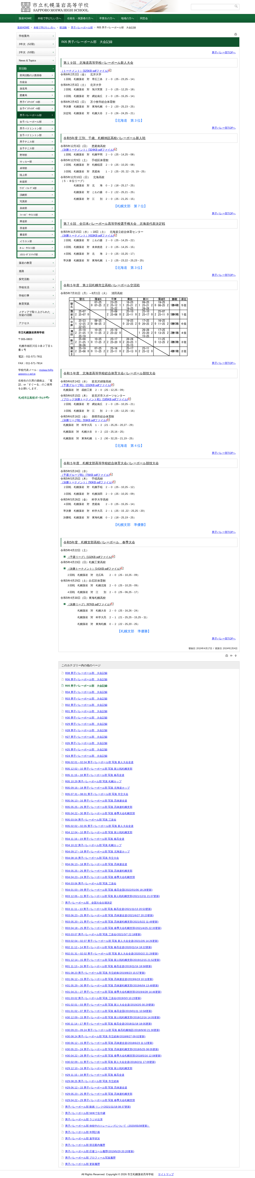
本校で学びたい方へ (49, 18)
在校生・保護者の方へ (80, 18)
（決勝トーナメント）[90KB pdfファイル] (86, 482)
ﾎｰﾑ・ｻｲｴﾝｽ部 (27, 248)
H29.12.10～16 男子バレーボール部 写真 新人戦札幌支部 (98, 1068)
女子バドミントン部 (31, 135)
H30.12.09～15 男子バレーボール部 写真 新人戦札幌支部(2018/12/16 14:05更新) (112, 1017)
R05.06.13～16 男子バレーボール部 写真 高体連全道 (96, 800)
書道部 (23, 234)
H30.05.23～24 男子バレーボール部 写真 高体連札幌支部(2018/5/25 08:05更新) (112, 1049)
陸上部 (23, 174)
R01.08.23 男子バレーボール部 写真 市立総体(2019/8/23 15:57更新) (105, 972)
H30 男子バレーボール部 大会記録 (86, 717)
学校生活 (24, 287)
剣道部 (23, 181)
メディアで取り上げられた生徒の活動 (34, 313)
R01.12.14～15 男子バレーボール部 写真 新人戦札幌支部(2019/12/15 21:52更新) (112, 959)
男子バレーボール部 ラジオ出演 (83, 1119)
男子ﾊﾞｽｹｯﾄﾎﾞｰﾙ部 (30, 102)
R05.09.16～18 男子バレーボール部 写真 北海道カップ (97, 787)
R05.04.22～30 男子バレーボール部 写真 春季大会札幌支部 (100, 813)
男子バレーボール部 (82, 27)
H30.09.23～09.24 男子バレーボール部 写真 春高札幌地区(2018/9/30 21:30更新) (112, 1030)
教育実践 (24, 303)
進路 (21, 271)
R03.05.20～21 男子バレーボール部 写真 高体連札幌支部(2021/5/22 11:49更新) (111, 921)
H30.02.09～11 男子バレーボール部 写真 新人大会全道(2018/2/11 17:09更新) (110, 1061)
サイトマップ (166, 1174)
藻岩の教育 (25, 262)
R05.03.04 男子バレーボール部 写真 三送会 (90, 819)
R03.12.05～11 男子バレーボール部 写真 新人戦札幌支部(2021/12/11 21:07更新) (112, 896)
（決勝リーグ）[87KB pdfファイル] (89, 604)
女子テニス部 (27, 148)
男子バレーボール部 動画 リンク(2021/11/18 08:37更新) (98, 1106)
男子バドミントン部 (31, 128)
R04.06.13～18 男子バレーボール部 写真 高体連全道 (96, 864)
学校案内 (24, 35)
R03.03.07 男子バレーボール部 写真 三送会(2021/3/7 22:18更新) (103, 934)
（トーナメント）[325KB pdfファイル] (84, 70)
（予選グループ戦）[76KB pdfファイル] (85, 474)
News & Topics (27, 60)
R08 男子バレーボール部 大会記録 (86, 673)
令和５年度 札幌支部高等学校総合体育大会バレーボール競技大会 (111, 463)
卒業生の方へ (107, 18)
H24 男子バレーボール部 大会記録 (86, 755)
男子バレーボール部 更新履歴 (82, 1164)
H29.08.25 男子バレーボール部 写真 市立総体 (92, 1081)
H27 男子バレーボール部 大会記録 (86, 736)
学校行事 (24, 295)
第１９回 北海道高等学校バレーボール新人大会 (98, 63)
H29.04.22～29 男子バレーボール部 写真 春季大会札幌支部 (100, 1100)
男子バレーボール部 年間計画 (82, 1132)
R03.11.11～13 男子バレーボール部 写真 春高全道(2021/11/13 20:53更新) (108, 909)
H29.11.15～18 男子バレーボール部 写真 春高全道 (94, 1074)
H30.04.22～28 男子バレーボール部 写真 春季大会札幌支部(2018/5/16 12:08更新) (113, 1055)
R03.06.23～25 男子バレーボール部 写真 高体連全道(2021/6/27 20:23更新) (109, 915)
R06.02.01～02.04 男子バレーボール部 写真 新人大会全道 (99, 762)
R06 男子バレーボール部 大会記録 (86, 679)
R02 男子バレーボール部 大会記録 (86, 704)
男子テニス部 (27, 141)
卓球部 (23, 168)
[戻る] (231, 655)
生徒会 (23, 82)
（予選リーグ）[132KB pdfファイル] (89, 557)
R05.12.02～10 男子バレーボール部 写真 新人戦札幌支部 (98, 768)
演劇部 (23, 194)
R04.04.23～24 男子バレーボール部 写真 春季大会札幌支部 (100, 877)
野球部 (23, 155)
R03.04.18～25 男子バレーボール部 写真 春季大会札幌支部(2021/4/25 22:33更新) (113, 928)
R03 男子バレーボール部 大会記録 (86, 698)
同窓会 (144, 18)
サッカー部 (26, 161)
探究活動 (24, 279)
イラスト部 (26, 241)
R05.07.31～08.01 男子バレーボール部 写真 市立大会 (96, 794)
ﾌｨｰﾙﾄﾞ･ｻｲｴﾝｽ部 (29, 214)
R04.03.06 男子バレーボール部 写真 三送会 (90, 883)
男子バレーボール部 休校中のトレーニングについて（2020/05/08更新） (107, 1125)
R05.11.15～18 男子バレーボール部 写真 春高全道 (94, 775)
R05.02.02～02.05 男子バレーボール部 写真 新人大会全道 (99, 826)
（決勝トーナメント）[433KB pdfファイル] (87, 235)
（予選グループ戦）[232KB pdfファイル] (85, 385)
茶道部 (23, 228)
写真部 (23, 201)
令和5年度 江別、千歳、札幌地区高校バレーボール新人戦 (104, 138)
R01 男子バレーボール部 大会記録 (86, 711)
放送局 (23, 88)
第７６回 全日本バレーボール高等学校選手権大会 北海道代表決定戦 (114, 224)
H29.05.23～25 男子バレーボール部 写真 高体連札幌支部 (98, 1093)
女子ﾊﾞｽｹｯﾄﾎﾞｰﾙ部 (30, 108)
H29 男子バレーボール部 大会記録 (86, 723)
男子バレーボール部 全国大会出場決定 (88, 902)
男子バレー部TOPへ (224, 52)
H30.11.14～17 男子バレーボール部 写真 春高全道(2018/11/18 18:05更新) (108, 1023)
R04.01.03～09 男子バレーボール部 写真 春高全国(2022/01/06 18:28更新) (109, 889)
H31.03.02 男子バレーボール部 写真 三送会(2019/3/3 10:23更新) (103, 998)
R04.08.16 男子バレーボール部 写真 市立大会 (92, 857)
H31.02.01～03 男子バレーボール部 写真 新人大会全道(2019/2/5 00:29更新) (110, 1004)
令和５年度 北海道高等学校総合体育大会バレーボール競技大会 (109, 373)
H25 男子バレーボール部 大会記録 (86, 749)
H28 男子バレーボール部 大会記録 (86, 730)
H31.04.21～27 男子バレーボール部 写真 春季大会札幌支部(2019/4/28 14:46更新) (113, 991)
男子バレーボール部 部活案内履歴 (85, 1144)
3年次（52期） (27, 44)
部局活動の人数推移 (31, 75)
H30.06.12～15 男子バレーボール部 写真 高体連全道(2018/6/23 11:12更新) (109, 1042)
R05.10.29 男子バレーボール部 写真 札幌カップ (93, 781)
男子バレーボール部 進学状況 (82, 1138)
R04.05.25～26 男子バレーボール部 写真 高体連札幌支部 (98, 870)
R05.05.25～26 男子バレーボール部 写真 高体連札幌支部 (98, 806)
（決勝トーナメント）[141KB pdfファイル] (93, 568)
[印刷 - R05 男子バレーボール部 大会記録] (236, 33)
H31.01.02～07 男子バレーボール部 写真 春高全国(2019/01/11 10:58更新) (108, 1011)
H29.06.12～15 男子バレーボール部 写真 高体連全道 (96, 1087)
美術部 (23, 208)
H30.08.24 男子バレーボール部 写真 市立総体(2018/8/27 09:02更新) (105, 1036)
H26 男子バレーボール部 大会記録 (86, 743)
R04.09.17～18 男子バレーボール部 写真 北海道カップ (97, 851)
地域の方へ (127, 18)
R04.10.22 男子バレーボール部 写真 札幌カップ (93, 845)
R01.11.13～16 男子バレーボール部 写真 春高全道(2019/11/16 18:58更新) (108, 966)
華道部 (23, 221)
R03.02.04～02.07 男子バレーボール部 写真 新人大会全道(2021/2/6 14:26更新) (111, 940)
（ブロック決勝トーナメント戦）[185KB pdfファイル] (94, 399)
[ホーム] (103, 7)
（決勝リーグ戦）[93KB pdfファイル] (83, 420)
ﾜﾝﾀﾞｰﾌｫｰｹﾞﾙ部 (28, 188)
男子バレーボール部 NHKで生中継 (85, 1113)
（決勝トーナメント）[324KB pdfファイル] (87, 149)
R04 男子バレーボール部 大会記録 (86, 692)
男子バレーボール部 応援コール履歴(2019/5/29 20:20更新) (99, 1151)
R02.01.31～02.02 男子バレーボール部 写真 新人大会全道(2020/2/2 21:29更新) (111, 953)
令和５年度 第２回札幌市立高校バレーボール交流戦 (101, 285)
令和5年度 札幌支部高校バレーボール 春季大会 (99, 542)
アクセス (24, 323)
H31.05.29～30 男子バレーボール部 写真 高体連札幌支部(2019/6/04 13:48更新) (112, 985)
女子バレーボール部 (31, 121)
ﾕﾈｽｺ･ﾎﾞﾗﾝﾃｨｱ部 (29, 254)
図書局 (23, 95)
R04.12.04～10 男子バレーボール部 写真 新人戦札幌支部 (98, 832)
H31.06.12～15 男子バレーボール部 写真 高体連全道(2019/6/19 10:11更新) (109, 979)
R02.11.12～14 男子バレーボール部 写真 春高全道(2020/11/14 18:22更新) (108, 947)
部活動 (63, 27)
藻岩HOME (25, 18)
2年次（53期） (27, 52)
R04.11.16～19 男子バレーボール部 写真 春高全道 (94, 838)
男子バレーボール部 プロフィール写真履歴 (90, 1157)
